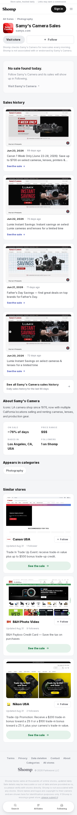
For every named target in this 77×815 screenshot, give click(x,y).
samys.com (23, 30)
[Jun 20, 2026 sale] (38, 344)
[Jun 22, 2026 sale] (38, 207)
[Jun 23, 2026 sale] (38, 139)
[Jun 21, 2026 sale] (38, 276)
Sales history (14, 102)
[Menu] (71, 9)
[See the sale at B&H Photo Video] (38, 616)
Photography (25, 19)
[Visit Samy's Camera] (8, 28)
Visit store (13, 39)
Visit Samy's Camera (22, 86)
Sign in (58, 8)
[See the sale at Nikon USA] (38, 700)
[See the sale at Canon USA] (38, 533)
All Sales (8, 19)
